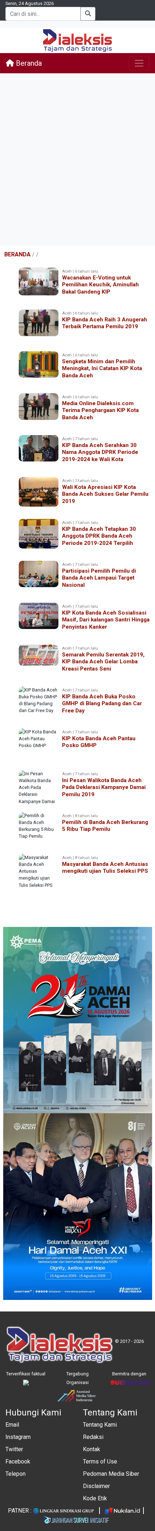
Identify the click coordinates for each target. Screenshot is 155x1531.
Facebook (17, 1461)
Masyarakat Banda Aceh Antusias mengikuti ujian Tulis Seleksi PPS (105, 867)
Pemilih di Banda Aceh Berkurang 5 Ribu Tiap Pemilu (105, 825)
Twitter (14, 1449)
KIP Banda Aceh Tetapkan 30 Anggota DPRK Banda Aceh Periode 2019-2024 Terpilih (99, 536)
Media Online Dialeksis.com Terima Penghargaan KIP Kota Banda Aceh (100, 410)
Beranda (28, 63)
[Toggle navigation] (139, 63)
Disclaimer (96, 1486)
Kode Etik (95, 1498)
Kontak (91, 1449)
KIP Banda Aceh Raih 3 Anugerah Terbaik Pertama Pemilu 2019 (104, 323)
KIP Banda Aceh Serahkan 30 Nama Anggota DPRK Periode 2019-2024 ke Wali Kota (100, 452)
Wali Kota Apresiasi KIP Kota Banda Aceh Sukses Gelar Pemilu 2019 (105, 494)
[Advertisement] (77, 159)
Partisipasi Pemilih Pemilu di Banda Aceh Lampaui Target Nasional (99, 578)
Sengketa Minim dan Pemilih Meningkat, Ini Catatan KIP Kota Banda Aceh (102, 368)
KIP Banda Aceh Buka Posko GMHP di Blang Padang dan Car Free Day (102, 703)
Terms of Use (100, 1461)
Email (12, 1424)
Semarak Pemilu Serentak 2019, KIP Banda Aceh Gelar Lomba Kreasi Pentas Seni (103, 661)
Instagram (18, 1437)
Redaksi (93, 1437)
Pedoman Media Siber (111, 1473)
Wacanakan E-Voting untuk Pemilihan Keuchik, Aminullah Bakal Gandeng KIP (100, 284)
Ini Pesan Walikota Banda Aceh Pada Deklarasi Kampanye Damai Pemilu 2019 (104, 787)
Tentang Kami (100, 1424)
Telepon (15, 1473)
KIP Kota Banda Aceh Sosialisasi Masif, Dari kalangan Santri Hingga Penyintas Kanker (106, 620)
